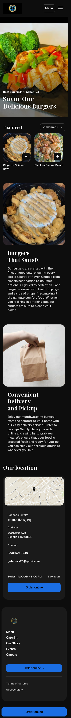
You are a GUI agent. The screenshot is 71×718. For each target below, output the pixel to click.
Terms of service (17, 683)
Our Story (13, 643)
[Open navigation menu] (60, 8)
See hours (54, 576)
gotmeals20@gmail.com (24, 562)
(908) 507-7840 (18, 553)
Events (11, 649)
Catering (12, 638)
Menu (49, 8)
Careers (11, 655)
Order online (34, 587)
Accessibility (14, 689)
